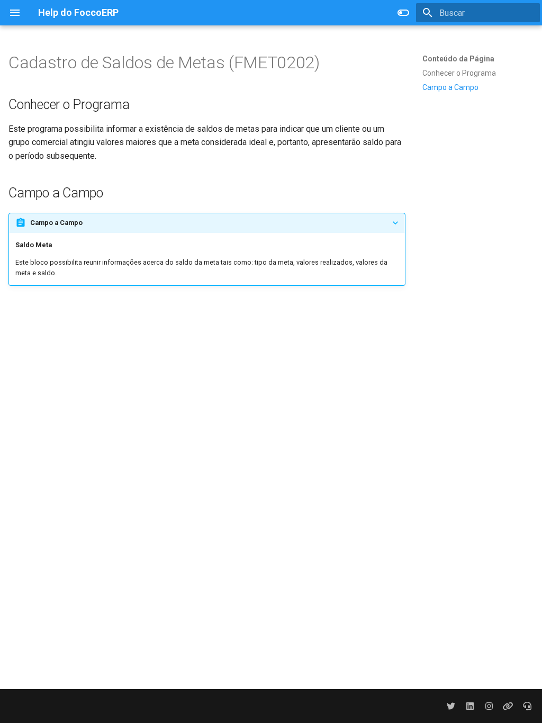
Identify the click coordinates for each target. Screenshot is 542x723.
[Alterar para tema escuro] (403, 12)
